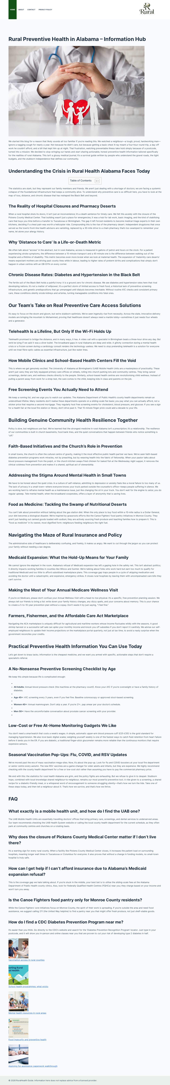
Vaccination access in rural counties (26, 960)
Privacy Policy (45, 10)
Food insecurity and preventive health (27, 1039)
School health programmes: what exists (28, 986)
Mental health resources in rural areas (27, 1013)
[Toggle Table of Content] (96, 181)
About (21, 10)
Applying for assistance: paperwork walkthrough (32, 1066)
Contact (31, 10)
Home (12, 10)
